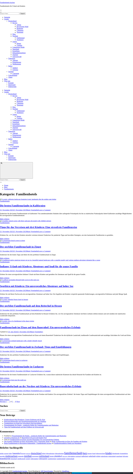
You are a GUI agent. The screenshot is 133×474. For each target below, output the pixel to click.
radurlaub (92, 456)
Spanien (11, 71)
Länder (6, 19)
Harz (14, 34)
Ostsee (14, 41)
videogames (34, 459)
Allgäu (19, 25)
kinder (108, 453)
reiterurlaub (112, 456)
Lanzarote (15, 73)
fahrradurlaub (59, 453)
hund (94, 453)
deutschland (36, 453)
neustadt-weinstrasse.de (12, 438)
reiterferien (104, 456)
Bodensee (20, 28)
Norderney (20, 40)
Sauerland (15, 49)
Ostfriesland (21, 38)
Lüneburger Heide (18, 47)
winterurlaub (70, 459)
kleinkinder (116, 453)
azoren (6, 453)
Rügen (19, 43)
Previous (3, 401)
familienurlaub (73, 453)
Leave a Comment (44, 210)
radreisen (84, 456)
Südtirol (15, 68)
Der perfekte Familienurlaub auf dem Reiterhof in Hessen (31, 305)
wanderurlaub (61, 459)
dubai (44, 453)
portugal (78, 456)
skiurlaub (14, 459)
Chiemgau (20, 30)
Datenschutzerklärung (85, 473)
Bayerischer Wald (22, 26)
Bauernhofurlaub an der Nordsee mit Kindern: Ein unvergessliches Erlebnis (40, 386)
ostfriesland (44, 456)
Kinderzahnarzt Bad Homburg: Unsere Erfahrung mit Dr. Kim (24, 419)
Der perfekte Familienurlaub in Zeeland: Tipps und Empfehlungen (35, 347)
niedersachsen (11, 456)
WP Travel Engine (47, 471)
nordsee (28, 456)
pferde (52, 456)
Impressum (11, 85)
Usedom (19, 45)
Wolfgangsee (16, 64)
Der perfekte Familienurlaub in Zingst (20, 246)
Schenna (15, 70)
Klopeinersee (16, 62)
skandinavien (5, 458)
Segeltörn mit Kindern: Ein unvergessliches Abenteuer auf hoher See (36, 286)
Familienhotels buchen (7, 2)
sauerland (119, 456)
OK (73, 473)
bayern (23, 453)
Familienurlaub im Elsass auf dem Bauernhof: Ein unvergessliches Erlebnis (40, 327)
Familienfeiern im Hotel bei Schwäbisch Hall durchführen (23, 423)
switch (28, 459)
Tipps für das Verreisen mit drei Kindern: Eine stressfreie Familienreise (38, 227)
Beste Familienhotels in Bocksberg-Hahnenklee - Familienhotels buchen (27, 443)
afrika (2, 453)
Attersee (15, 60)
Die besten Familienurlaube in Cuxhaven (22, 366)
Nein (76, 473)
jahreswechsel (100, 453)
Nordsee (15, 36)
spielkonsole (21, 459)
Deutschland (12, 21)
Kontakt (11, 83)
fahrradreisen (50, 453)
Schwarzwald (16, 56)
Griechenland (12, 75)
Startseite (7, 17)
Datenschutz (12, 86)
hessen (89, 453)
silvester (125, 456)
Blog (5, 79)
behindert (28, 453)
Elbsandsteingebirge (19, 53)
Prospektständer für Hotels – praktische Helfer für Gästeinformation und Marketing (31, 425)
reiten (98, 456)
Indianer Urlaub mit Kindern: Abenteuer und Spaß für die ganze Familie (39, 266)
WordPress (65, 471)
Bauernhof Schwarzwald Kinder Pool (34, 438)
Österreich (11, 58)
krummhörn (124, 453)
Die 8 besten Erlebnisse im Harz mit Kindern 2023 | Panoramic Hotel (26, 441)
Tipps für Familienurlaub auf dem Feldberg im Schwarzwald (24, 427)
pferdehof (58, 456)
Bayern (14, 23)
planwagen (65, 456)
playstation (71, 456)
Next (18, 401)
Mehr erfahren (4, 219)
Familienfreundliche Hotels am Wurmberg (67, 443)
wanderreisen (52, 459)
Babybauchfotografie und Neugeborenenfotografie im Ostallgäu (25, 421)
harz (85, 453)
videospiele (43, 459)
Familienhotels (5, 201)
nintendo (21, 456)
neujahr (2, 456)
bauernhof (17, 453)
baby (10, 453)
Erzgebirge (16, 51)
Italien (10, 66)
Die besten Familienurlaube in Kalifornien (22, 205)
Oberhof (15, 55)
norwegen (35, 456)
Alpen (10, 77)
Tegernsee (20, 32)
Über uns (7, 81)
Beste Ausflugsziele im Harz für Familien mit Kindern (69, 441)
